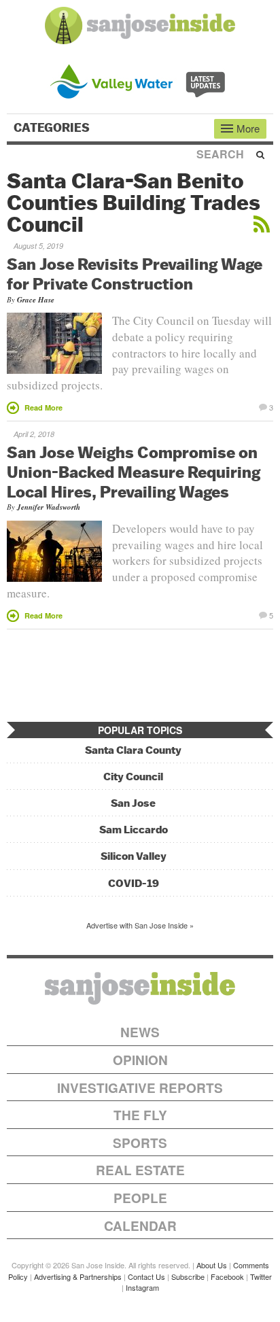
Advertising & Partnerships (78, 1276)
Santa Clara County (133, 750)
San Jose (133, 803)
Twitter (261, 1276)
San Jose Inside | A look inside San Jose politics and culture (140, 988)
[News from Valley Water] (140, 80)
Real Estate (140, 1170)
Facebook (227, 1276)
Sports (140, 1143)
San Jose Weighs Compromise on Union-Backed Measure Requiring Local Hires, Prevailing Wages (133, 472)
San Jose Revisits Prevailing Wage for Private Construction (134, 274)
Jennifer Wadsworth (48, 507)
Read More (43, 407)
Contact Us (146, 1276)
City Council (133, 776)
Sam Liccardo (133, 829)
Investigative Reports (140, 1088)
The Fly (140, 1115)
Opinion (140, 1060)
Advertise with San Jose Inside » (140, 925)
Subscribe (188, 1276)
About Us (211, 1264)
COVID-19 (133, 883)
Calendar (140, 1226)
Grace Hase (35, 299)
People (140, 1198)
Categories (53, 127)
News (140, 1032)
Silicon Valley (134, 856)
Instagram (142, 1287)
